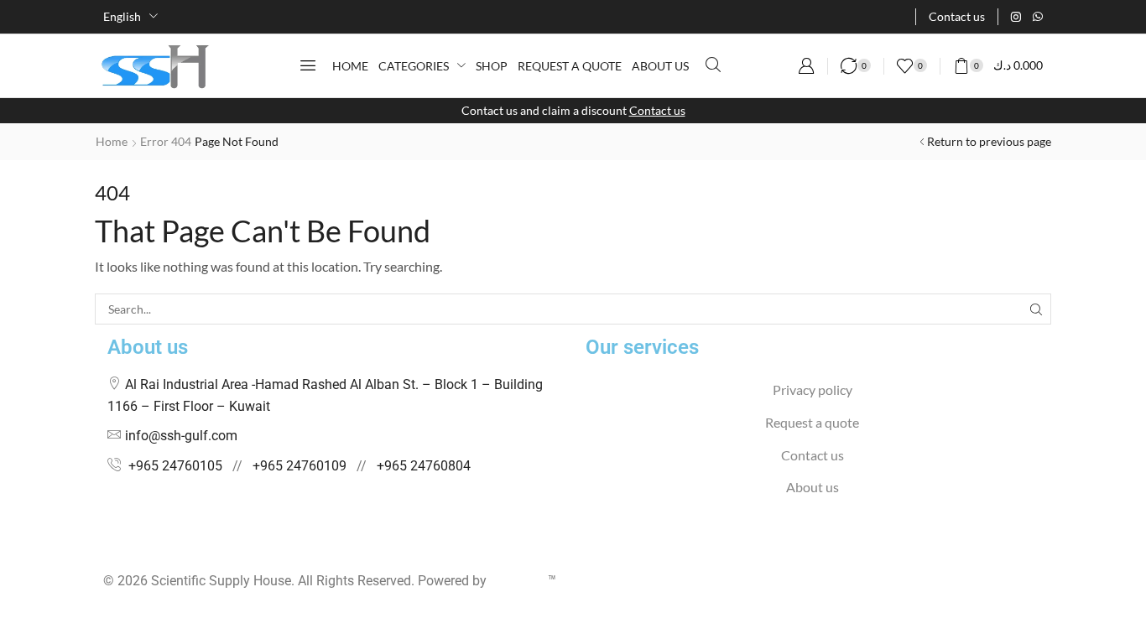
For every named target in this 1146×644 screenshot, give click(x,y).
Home (112, 141)
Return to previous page (989, 141)
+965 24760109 (299, 466)
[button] (307, 65)
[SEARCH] (1035, 309)
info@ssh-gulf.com (181, 436)
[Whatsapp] (1038, 17)
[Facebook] (107, 548)
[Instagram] (1016, 17)
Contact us (657, 110)
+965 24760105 (175, 466)
